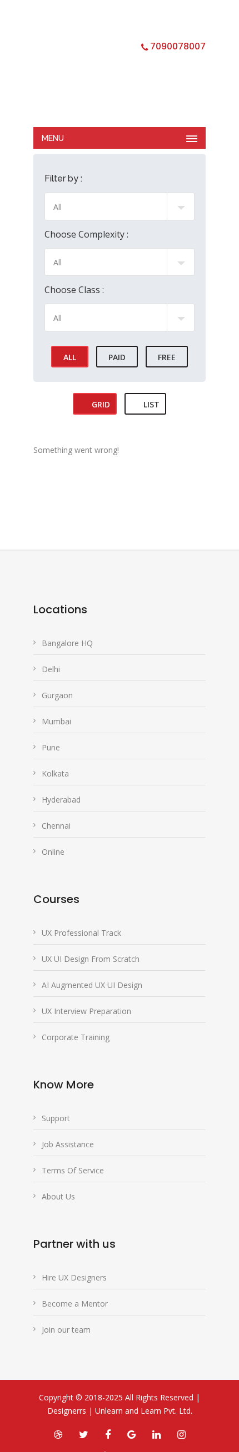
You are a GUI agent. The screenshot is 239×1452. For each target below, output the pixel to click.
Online (53, 851)
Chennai (56, 825)
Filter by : (63, 178)
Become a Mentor (75, 1303)
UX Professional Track (81, 932)
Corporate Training (75, 1037)
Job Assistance (68, 1144)
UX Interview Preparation (86, 1011)
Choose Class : (74, 290)
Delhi (51, 669)
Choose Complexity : (86, 234)
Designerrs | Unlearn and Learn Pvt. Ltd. (119, 1410)
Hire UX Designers (74, 1277)
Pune (51, 747)
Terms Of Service (73, 1170)
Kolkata (55, 773)
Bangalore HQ (67, 643)
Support (56, 1118)
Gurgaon (57, 695)
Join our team (66, 1329)
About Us (58, 1196)
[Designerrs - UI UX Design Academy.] (111, 69)
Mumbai (56, 721)
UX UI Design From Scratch (91, 959)
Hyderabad (61, 799)
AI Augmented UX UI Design (92, 985)
